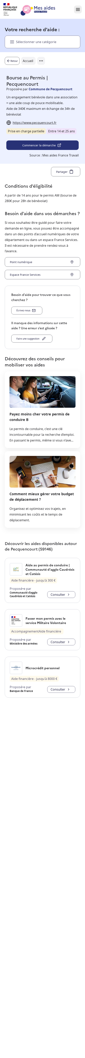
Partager (62, 172)
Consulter (58, 594)
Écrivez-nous (23, 310)
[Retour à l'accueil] (32, 9)
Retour (14, 61)
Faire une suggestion (28, 338)
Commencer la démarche (39, 145)
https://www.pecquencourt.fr (35, 122)
